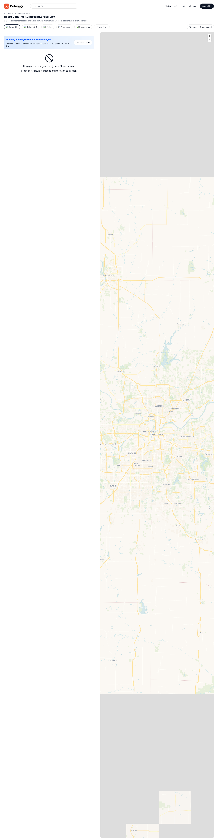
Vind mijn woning (172, 6)
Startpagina (8, 13)
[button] (209, 36)
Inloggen (192, 6)
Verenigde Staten (23, 13)
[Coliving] (13, 6)
